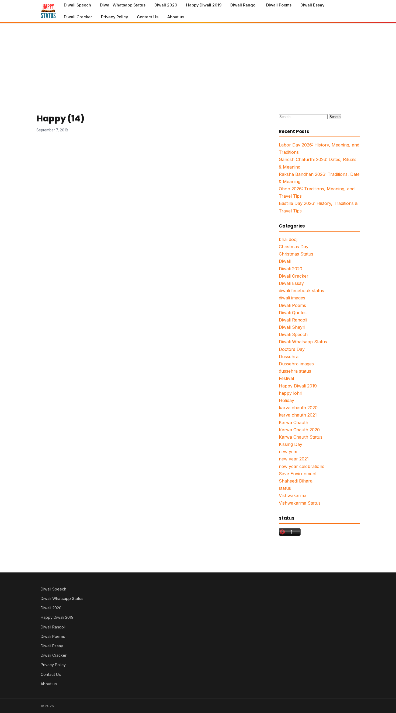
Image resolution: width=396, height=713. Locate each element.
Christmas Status (296, 254)
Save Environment (298, 473)
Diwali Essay (312, 5)
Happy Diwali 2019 (203, 5)
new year (288, 451)
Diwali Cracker (78, 17)
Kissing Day (290, 444)
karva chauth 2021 (298, 415)
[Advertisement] (198, 64)
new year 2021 (294, 459)
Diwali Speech (77, 5)
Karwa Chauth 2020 (299, 429)
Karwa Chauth (293, 422)
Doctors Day (292, 349)
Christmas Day (293, 246)
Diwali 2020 (165, 5)
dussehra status (295, 371)
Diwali (285, 261)
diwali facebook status (301, 290)
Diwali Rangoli (244, 5)
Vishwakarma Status (300, 503)
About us (175, 17)
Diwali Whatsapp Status (122, 5)
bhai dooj (288, 239)
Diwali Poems (278, 5)
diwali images (292, 297)
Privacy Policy (114, 17)
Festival (286, 378)
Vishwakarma (292, 495)
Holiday (286, 400)
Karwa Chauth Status (300, 437)
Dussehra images (296, 363)
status (285, 488)
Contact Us (147, 17)
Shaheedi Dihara (295, 481)
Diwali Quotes (293, 312)
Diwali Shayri (292, 327)
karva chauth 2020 (298, 407)
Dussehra (288, 356)
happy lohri (290, 393)
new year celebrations (301, 466)
